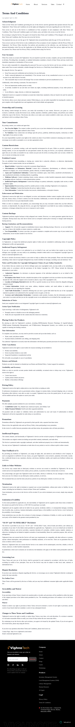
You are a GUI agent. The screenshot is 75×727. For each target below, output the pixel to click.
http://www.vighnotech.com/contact (21, 631)
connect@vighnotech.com (13, 633)
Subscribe (32, 659)
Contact (59, 4)
